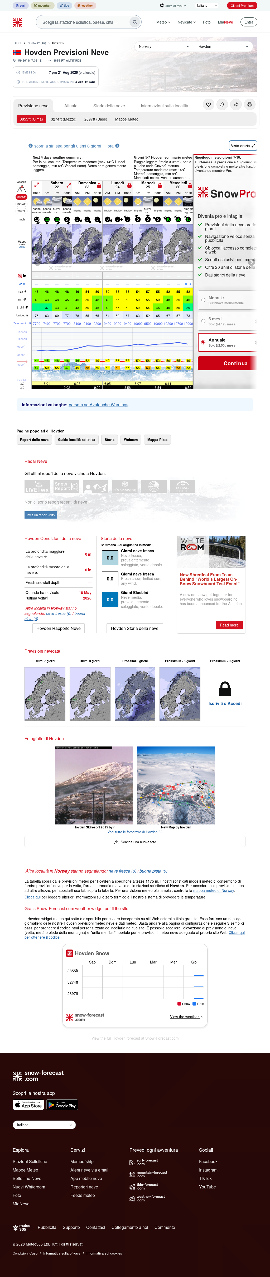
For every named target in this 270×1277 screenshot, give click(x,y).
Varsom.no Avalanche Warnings (98, 405)
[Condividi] (236, 104)
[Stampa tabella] (249, 104)
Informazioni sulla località (164, 106)
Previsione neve (33, 106)
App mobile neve (86, 1178)
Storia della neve (109, 106)
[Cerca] (134, 22)
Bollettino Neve (27, 1178)
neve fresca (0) (58, 613)
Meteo (161, 22)
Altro (22, 247)
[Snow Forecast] (18, 22)
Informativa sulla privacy (62, 1253)
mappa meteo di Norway (213, 890)
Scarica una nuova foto (138, 841)
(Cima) (31, 119)
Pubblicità (47, 1227)
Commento (165, 1227)
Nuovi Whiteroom (29, 1187)
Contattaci (95, 1227)
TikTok (205, 1178)
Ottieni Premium (242, 5)
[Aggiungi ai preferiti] (208, 104)
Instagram (208, 1170)
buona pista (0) (153, 871)
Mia (225, 22)
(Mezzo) (63, 119)
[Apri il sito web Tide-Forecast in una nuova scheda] (64, 5)
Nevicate (185, 22)
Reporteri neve (84, 1187)
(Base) (95, 119)
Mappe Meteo (126, 119)
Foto (207, 22)
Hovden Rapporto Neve (58, 628)
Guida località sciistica (76, 439)
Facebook (208, 1161)
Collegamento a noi (130, 1227)
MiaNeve (21, 1204)
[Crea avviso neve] (222, 104)
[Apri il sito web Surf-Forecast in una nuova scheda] (21, 5)
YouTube (207, 1187)
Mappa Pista (157, 439)
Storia (109, 439)
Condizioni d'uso (25, 1253)
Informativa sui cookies (104, 1253)
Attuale (71, 106)
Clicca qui (33, 897)
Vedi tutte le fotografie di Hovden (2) (135, 831)
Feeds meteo (82, 1195)
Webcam (131, 439)
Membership (82, 1161)
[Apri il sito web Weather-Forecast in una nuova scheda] (85, 5)
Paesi (17, 43)
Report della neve (34, 439)
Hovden (58, 43)
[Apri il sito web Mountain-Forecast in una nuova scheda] (43, 5)
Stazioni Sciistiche (30, 1161)
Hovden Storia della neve (134, 628)
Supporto (71, 1227)
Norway (37, 43)
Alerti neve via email (89, 1170)
